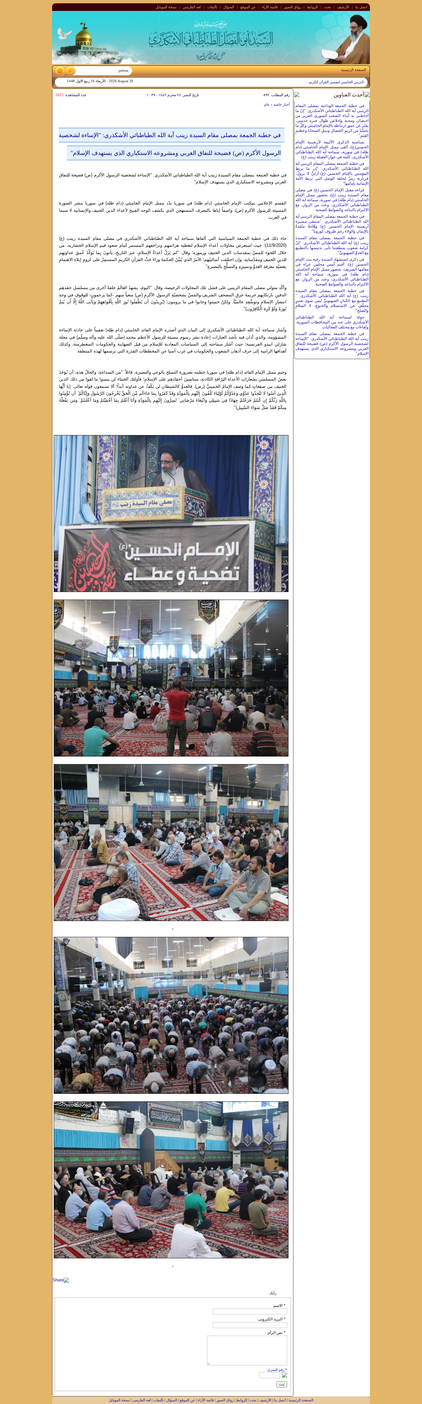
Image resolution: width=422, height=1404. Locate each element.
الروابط (312, 7)
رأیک (272, 1293)
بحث (327, 7)
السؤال (228, 7)
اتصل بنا (361, 7)
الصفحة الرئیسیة (353, 70)
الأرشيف (343, 7)
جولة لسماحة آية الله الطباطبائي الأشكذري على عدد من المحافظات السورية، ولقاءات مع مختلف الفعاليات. (332, 322)
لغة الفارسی (192, 7)
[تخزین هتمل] (65, 104)
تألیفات (212, 7)
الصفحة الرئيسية (300, 1400)
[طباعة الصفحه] (58, 104)
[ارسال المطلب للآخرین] (79, 104)
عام (267, 104)
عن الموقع (248, 7)
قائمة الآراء (270, 7)
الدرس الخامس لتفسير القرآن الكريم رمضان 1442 (326, 82)
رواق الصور (292, 7)
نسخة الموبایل (166, 7)
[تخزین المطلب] (72, 105)
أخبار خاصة (281, 104)
